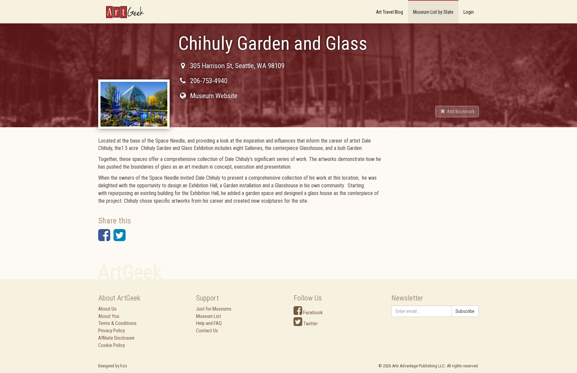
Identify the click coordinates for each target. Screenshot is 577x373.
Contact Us (207, 331)
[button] (457, 111)
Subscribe (464, 311)
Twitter (310, 324)
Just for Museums (213, 309)
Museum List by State (433, 12)
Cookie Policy (111, 345)
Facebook (312, 313)
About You (108, 316)
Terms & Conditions (117, 323)
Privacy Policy (111, 331)
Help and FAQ (209, 323)
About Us (107, 309)
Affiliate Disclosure (116, 338)
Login (468, 12)
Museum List (208, 316)
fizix (123, 365)
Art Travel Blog (389, 12)
